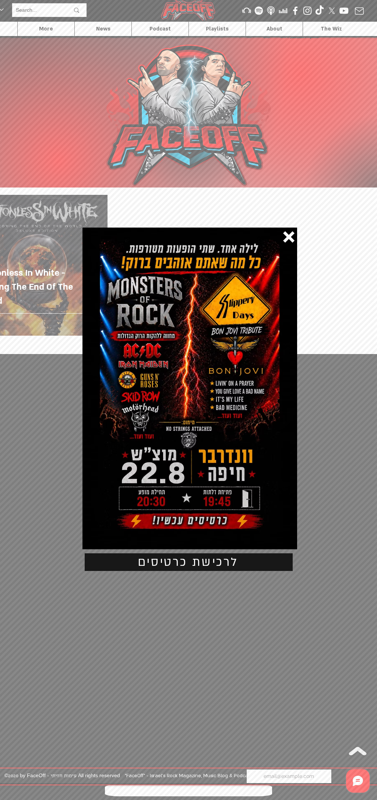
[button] (289, 237)
